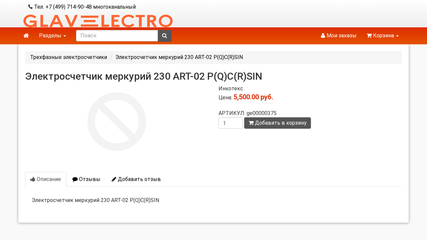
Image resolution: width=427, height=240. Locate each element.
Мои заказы (341, 35)
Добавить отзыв (138, 179)
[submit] (164, 36)
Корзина (383, 35)
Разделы (51, 35)
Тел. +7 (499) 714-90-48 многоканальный (84, 7)
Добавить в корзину (280, 123)
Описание (48, 179)
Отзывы (89, 179)
